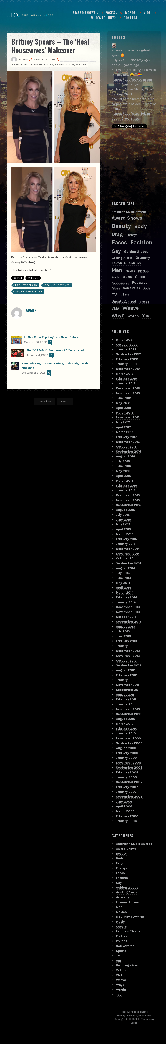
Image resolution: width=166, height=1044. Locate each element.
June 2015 (123, 519)
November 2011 (127, 685)
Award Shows (84, 12)
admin (23, 59)
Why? (118, 315)
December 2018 (128, 388)
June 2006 (124, 801)
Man (117, 270)
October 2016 (126, 446)
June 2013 (123, 636)
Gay (116, 251)
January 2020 (126, 364)
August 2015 (125, 510)
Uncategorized (124, 301)
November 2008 (128, 762)
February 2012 (126, 675)
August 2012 (125, 670)
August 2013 (125, 626)
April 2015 (123, 529)
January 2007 (126, 792)
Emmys (132, 235)
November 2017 (128, 417)
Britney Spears (26, 285)
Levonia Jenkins (126, 263)
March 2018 (125, 412)
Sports (146, 288)
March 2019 (124, 374)
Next (63, 401)
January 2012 (126, 680)
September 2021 (128, 354)
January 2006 (126, 821)
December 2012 (128, 651)
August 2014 (125, 568)
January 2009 (126, 758)
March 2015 (124, 534)
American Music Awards (129, 212)
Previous (46, 401)
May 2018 (123, 403)
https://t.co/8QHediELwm (132, 79)
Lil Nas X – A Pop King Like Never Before (51, 337)
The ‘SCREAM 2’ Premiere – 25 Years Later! (55, 350)
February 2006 (127, 816)
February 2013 (126, 641)
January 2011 (125, 704)
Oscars (141, 276)
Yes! (146, 315)
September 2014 (128, 563)
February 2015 (126, 539)
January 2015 (126, 544)
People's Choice (120, 283)
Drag (38, 64)
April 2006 (124, 806)
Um (71, 64)
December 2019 (128, 369)
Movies (130, 271)
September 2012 (128, 665)
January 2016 (126, 490)
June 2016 (123, 466)
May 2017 (123, 422)
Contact (130, 17)
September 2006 (129, 796)
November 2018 (128, 393)
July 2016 (123, 461)
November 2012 (128, 656)
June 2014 (123, 578)
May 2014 (123, 583)
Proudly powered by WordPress (134, 1015)
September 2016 (128, 451)
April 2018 (123, 408)
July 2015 (123, 515)
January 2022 (126, 349)
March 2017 (124, 432)
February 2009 (127, 753)
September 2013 (128, 621)
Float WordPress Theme (134, 1011)
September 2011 (128, 690)
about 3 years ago (125, 65)
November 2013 (128, 612)
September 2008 (129, 767)
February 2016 (126, 485)
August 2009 (126, 748)
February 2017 (126, 437)
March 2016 (124, 481)
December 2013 (128, 607)
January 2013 (126, 646)
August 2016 (125, 456)
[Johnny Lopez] (114, 46)
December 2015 (128, 495)
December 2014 (128, 549)
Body (28, 64)
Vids (147, 12)
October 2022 (127, 344)
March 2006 (125, 811)
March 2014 (124, 592)
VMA (115, 308)
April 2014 (123, 587)
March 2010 (125, 724)
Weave (81, 64)
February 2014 (126, 597)
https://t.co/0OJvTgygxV (131, 60)
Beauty (17, 64)
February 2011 (126, 699)
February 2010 (126, 728)
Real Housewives (57, 285)
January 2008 (126, 777)
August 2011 (125, 694)
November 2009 (128, 738)
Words (130, 12)
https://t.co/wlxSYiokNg (131, 113)
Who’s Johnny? (103, 17)
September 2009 (129, 743)
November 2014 (128, 553)
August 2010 (125, 719)
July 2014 (123, 573)
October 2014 (126, 558)
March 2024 (125, 340)
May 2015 (123, 524)
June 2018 (123, 398)
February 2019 (126, 378)
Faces (110, 12)
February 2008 (127, 772)
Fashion (61, 64)
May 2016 (123, 471)
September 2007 (129, 782)
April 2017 (123, 427)
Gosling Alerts (122, 258)
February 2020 (127, 359)
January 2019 (126, 383)
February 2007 (127, 787)
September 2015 (128, 505)
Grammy (143, 258)
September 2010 (129, 714)
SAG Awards (131, 288)
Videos (144, 301)
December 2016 (128, 442)
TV (114, 295)
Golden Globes (136, 252)
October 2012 (126, 660)
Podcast (139, 282)
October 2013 (126, 617)
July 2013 (123, 631)
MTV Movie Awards (130, 917)
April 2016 (123, 476)
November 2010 (128, 709)
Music (127, 277)
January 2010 (126, 733)
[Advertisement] (139, 164)
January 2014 (126, 602)
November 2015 (128, 500)
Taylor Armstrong (28, 291)
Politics (116, 288)
